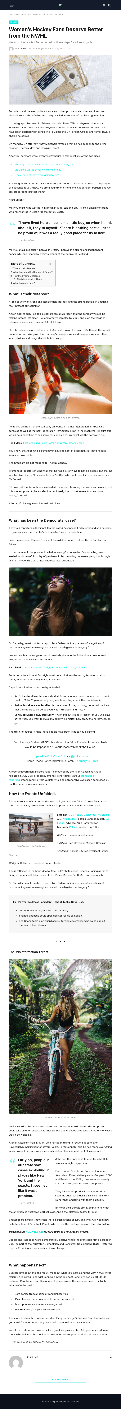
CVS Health (75, 814)
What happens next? (24, 283)
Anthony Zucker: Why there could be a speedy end (44, 164)
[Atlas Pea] (60, 5)
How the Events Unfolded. (27, 275)
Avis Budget (70, 818)
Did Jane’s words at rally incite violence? (37, 169)
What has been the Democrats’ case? (33, 272)
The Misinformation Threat (29, 279)
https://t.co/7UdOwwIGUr (49, 756)
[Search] (109, 5)
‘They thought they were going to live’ (36, 174)
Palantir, (74, 827)
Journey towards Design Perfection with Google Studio (54, 667)
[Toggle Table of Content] (49, 263)
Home (11, 14)
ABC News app (35, 1231)
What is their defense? (24, 268)
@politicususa (79, 756)
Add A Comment (60, 1379)
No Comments (49, 49)
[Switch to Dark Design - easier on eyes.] (104, 5)
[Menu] (12, 5)
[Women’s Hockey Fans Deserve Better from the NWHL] (60, 80)
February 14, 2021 (86, 761)
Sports (13, 22)
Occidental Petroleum (96, 814)
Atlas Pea (22, 49)
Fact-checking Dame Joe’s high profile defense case (53, 442)
